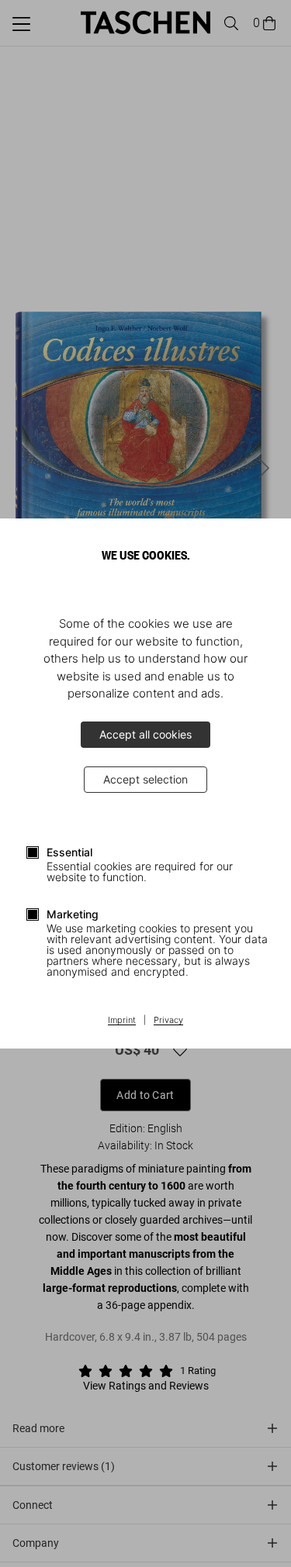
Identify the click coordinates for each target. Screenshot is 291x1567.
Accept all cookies (145, 734)
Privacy (168, 1020)
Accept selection (145, 779)
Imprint (122, 1020)
